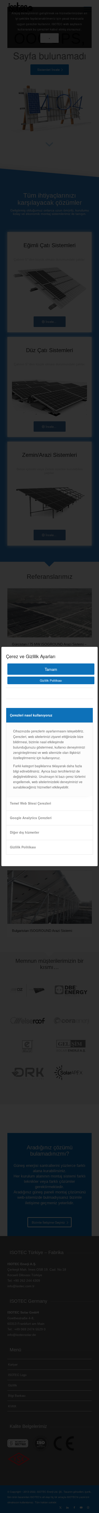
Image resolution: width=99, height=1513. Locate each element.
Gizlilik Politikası (51, 680)
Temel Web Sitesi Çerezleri (30, 803)
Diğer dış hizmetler (24, 832)
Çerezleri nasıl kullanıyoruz (31, 715)
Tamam (51, 669)
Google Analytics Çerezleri (31, 817)
